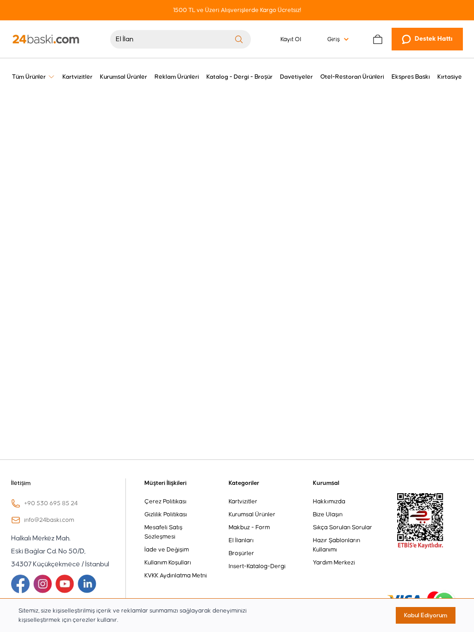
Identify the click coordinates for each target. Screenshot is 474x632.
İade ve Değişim (166, 549)
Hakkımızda (329, 501)
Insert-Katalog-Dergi (257, 566)
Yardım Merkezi (334, 562)
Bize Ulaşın (328, 514)
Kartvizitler (243, 501)
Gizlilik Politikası (165, 514)
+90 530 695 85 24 (51, 503)
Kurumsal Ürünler (252, 514)
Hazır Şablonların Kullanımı (336, 545)
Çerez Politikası (165, 501)
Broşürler (241, 553)
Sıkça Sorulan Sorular (342, 527)
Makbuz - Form (249, 527)
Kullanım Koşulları (167, 562)
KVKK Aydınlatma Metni (175, 575)
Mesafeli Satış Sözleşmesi (163, 532)
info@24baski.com (49, 520)
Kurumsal (326, 483)
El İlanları (241, 540)
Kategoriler (244, 483)
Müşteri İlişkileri (165, 483)
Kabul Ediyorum (425, 615)
